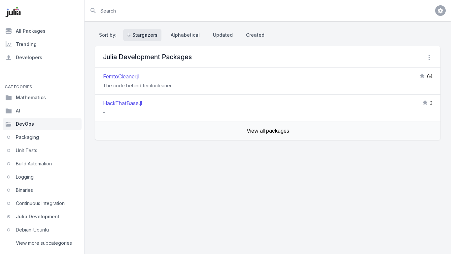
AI (18, 110)
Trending (26, 44)
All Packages (31, 31)
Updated (223, 35)
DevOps (25, 124)
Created (255, 35)
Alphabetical (185, 35)
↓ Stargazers (142, 35)
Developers (29, 57)
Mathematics (31, 97)
